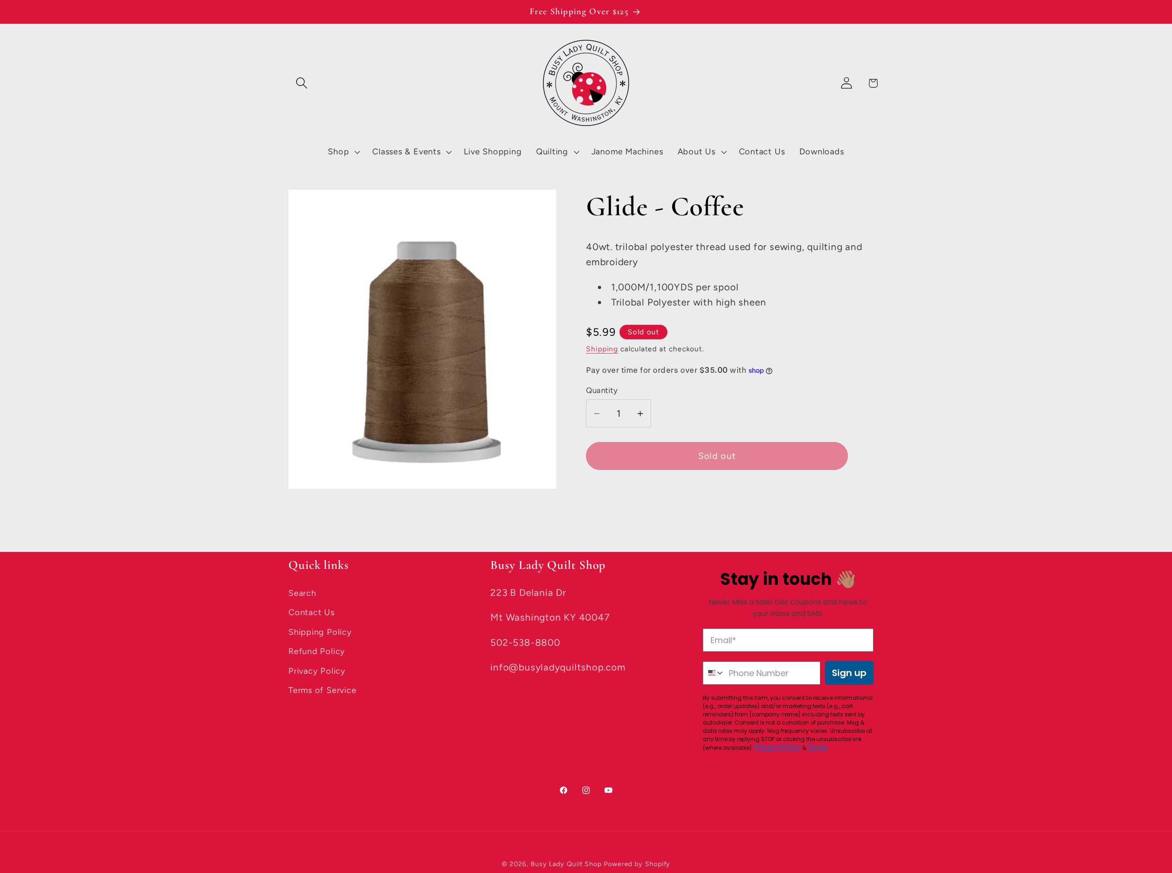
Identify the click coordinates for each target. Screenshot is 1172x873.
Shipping (602, 348)
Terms (817, 747)
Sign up (849, 672)
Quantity (602, 390)
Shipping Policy (320, 632)
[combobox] (714, 673)
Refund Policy (316, 651)
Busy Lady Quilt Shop (567, 864)
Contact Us (311, 612)
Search (302, 593)
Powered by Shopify (637, 864)
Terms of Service (322, 690)
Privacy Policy (317, 671)
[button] (301, 83)
